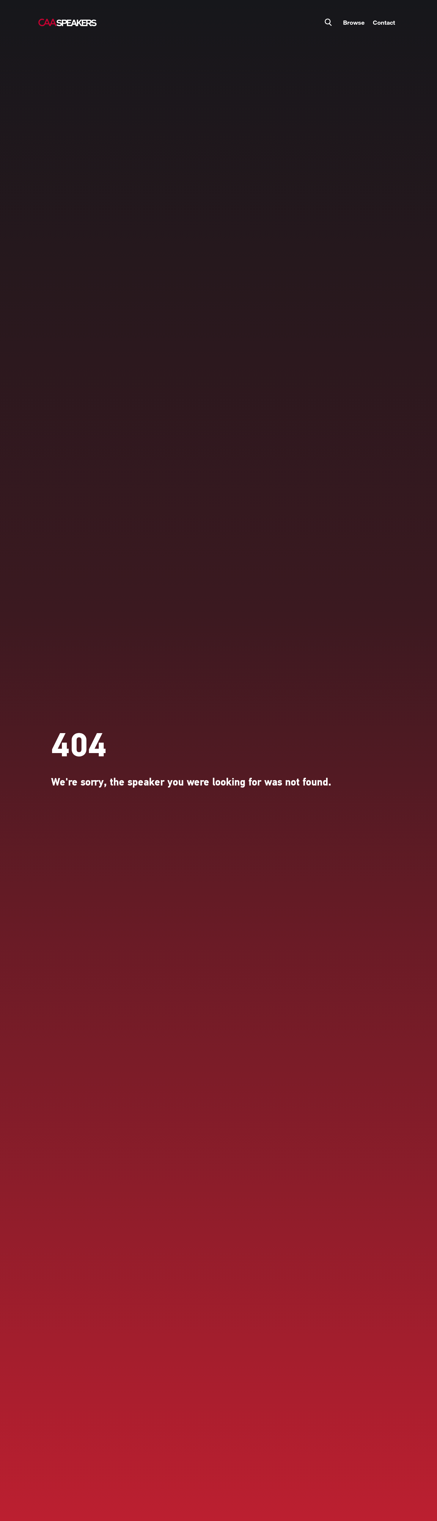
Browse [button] (353, 22)
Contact (384, 22)
